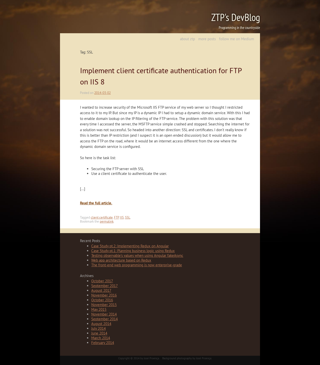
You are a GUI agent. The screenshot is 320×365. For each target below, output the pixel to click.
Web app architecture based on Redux (121, 260)
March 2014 (100, 338)
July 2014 (98, 328)
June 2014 (99, 333)
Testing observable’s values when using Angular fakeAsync (137, 255)
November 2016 (104, 295)
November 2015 (104, 304)
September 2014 (104, 319)
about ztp (187, 38)
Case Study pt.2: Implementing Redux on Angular (130, 246)
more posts (207, 38)
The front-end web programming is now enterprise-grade (136, 265)
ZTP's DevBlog (235, 17)
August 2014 (101, 323)
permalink (107, 221)
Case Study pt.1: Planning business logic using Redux (133, 250)
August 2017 (101, 290)
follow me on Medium (236, 38)
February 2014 (102, 342)
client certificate (102, 217)
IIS (122, 217)
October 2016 (102, 300)
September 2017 (104, 285)
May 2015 (98, 309)
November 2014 (104, 314)
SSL (127, 217)
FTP (116, 217)
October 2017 (102, 281)
